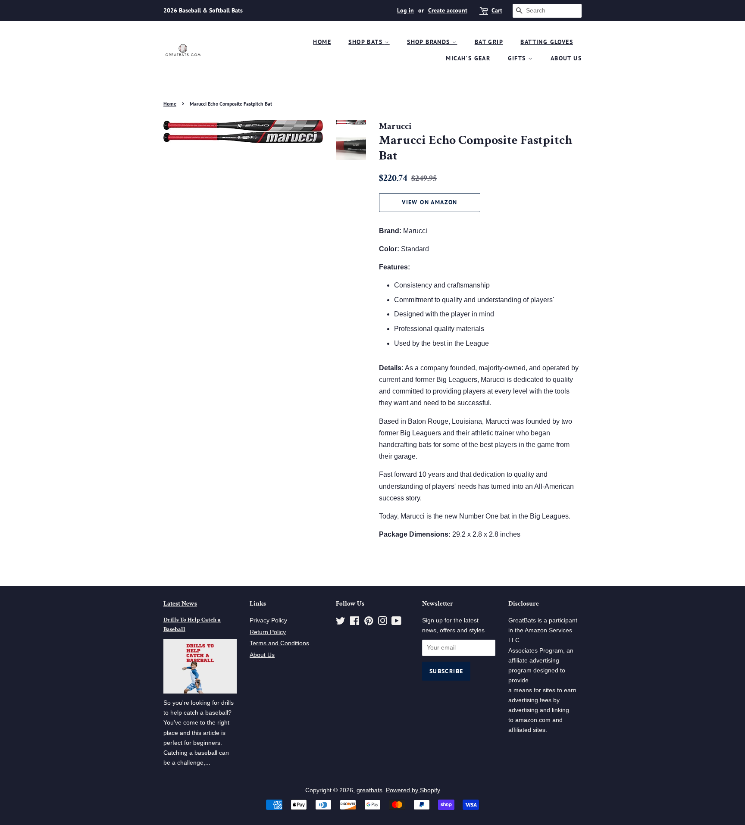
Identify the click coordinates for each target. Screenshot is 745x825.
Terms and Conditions (279, 643)
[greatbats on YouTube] (396, 622)
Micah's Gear (468, 58)
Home (322, 42)
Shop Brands (429, 42)
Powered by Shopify (413, 790)
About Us (566, 58)
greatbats (369, 790)
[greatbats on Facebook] (355, 622)
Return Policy (268, 632)
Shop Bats (366, 42)
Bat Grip (489, 42)
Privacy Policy (268, 620)
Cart (496, 10)
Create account (447, 10)
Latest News (180, 604)
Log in (405, 10)
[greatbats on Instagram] (382, 622)
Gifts (518, 58)
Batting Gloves (546, 42)
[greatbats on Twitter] (340, 622)
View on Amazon (429, 202)
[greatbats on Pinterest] (368, 622)
